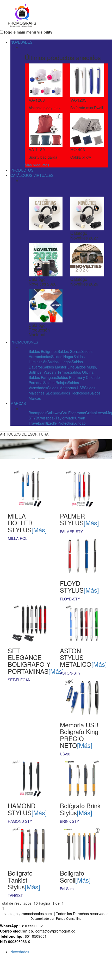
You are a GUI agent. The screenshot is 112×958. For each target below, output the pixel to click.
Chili (64, 412)
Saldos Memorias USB (65, 387)
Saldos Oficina (82, 372)
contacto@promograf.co (55, 931)
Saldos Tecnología (74, 393)
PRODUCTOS (21, 170)
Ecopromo (76, 412)
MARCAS (18, 403)
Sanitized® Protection (56, 423)
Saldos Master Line (58, 367)
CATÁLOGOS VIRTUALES (31, 175)
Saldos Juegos (59, 361)
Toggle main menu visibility (27, 32)
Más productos (37, 164)
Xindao (80, 423)
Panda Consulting (69, 918)
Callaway (53, 412)
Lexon (101, 412)
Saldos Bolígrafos (43, 351)
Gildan (90, 412)
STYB (33, 417)
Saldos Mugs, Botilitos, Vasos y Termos (63, 369)
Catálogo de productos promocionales (40, 16)
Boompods (37, 412)
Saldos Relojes (55, 382)
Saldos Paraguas (43, 377)
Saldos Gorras (69, 351)
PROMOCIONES (24, 342)
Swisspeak (46, 417)
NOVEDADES (21, 42)
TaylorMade (65, 417)
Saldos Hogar (62, 356)
